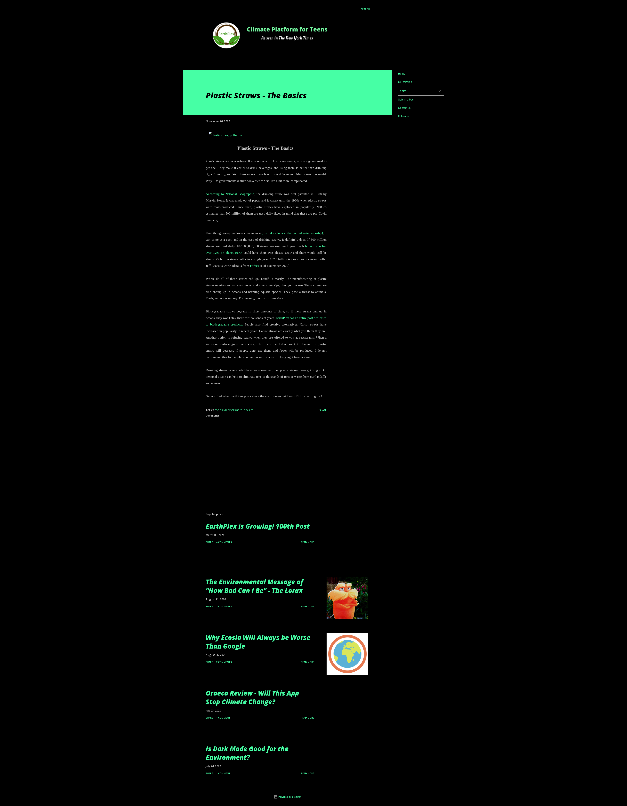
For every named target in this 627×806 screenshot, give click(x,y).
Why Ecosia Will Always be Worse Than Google (258, 642)
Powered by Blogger (289, 796)
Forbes (254, 265)
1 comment (223, 717)
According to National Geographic (230, 194)
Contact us (404, 108)
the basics (246, 410)
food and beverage (227, 410)
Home (401, 73)
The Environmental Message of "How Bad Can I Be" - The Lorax (254, 586)
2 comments (224, 606)
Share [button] (323, 410)
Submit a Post (406, 99)
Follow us (403, 116)
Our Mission (405, 82)
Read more (307, 542)
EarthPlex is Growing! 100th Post (258, 526)
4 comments (224, 542)
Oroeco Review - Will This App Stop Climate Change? (252, 697)
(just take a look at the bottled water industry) (292, 233)
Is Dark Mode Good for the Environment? (247, 753)
